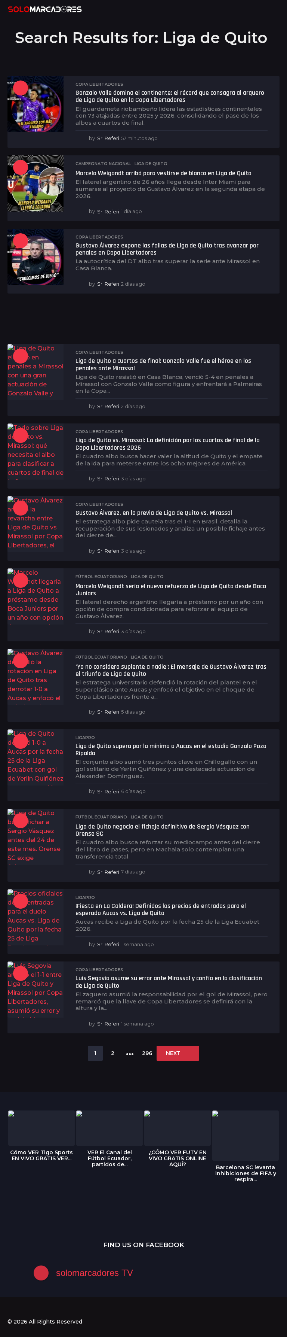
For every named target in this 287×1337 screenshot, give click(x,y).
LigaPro (85, 737)
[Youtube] (41, 1308)
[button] (261, 9)
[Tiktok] (56, 1308)
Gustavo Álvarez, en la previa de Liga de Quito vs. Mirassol (153, 512)
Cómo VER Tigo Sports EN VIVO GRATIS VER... (41, 1155)
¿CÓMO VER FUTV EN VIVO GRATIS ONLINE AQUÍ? (178, 1158)
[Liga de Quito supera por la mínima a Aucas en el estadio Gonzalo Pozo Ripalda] (35, 757)
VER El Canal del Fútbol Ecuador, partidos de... (109, 1158)
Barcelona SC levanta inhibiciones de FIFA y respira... (245, 1173)
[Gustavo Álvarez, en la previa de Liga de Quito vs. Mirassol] (35, 524)
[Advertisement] (143, 319)
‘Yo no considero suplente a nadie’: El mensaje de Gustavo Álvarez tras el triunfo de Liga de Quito (170, 670)
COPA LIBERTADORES (99, 84)
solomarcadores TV (94, 1273)
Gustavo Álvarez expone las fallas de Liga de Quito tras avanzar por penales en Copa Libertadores (167, 249)
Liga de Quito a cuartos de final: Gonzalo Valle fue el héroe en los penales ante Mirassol (163, 364)
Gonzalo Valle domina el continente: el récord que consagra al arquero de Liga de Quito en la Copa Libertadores (169, 96)
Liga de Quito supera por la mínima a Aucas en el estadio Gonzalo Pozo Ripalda (170, 749)
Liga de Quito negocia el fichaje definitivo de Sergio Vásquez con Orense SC (162, 830)
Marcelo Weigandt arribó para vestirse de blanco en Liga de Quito (163, 173)
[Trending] (20, 87)
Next (173, 1053)
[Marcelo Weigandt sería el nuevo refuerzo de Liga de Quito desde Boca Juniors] (35, 596)
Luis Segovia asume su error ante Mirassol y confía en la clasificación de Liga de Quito (168, 982)
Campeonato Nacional (103, 163)
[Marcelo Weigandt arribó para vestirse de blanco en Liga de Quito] (35, 183)
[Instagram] (26, 1308)
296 (147, 1053)
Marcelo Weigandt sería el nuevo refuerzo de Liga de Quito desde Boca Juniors (170, 590)
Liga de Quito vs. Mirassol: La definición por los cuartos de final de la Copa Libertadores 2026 (167, 444)
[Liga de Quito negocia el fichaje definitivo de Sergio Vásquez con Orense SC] (35, 837)
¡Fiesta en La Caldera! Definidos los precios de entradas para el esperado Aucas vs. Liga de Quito (160, 909)
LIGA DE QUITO (151, 163)
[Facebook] (10, 1308)
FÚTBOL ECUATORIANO (101, 576)
